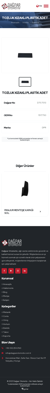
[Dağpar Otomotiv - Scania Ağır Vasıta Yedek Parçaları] (12, 244)
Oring (5, 320)
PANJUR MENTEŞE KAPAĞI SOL (18, 212)
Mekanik (6, 312)
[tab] (25, 82)
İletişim (6, 300)
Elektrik (6, 328)
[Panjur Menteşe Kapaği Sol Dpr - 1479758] (25, 189)
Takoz (6, 332)
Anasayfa (15, 22)
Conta (6, 316)
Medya (6, 296)
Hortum (6, 324)
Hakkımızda (8, 288)
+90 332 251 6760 (13, 348)
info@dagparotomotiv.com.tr (18, 353)
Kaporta (35, 22)
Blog (5, 292)
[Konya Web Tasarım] (25, 388)
